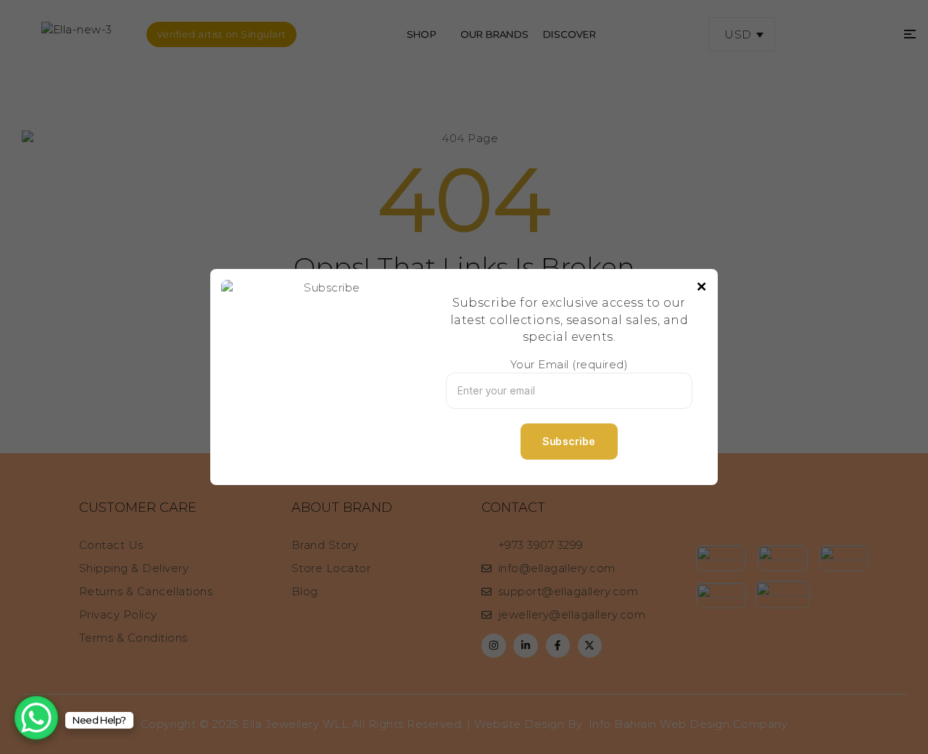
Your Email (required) (569, 364)
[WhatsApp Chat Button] (36, 718)
